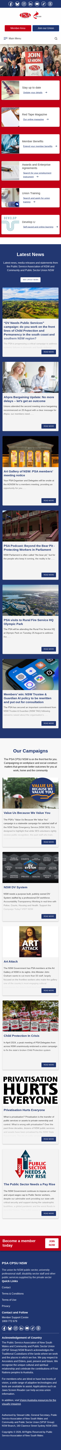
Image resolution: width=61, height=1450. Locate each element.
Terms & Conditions (13, 1293)
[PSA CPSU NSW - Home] (30, 15)
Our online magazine (33, 119)
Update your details (32, 92)
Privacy (6, 1306)
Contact (6, 1287)
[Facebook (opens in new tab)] (10, 4)
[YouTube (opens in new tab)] (37, 4)
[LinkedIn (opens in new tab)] (30, 4)
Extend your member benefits (37, 146)
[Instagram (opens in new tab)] (24, 4)
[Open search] (56, 38)
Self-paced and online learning (38, 227)
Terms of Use (9, 1300)
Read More (49, 352)
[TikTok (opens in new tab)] (43, 4)
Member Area (17, 28)
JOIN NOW (52, 1243)
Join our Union (46, 28)
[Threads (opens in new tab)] (50, 4)
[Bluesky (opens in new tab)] (17, 4)
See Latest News (30, 280)
